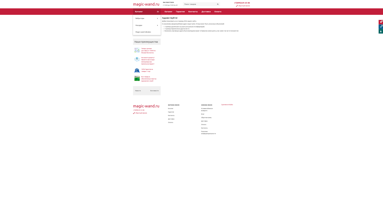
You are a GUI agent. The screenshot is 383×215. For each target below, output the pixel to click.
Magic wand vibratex (143, 32)
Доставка (206, 12)
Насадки (139, 25)
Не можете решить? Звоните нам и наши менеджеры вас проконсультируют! (148, 61)
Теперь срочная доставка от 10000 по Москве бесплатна (148, 51)
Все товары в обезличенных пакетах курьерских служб (148, 79)
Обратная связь (206, 117)
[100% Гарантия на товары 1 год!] (137, 70)
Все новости (154, 90)
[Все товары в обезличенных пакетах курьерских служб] (137, 78)
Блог (202, 114)
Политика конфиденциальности (208, 132)
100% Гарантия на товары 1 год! (147, 70)
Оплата (217, 12)
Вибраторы (140, 18)
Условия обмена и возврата (207, 109)
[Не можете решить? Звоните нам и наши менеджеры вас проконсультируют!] (137, 59)
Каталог (168, 12)
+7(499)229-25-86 (242, 3)
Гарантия (180, 12)
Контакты (193, 12)
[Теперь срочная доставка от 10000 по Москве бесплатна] (137, 50)
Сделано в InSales (227, 104)
